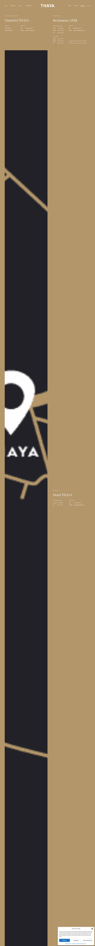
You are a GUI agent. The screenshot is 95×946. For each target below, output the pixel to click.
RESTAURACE (29, 5)
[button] (92, 928)
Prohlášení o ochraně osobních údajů (79, 943)
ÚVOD (6, 5)
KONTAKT (83, 5)
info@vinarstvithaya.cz (30, 30)
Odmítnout (76, 940)
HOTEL (20, 5)
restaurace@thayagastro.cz (79, 30)
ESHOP (69, 5)
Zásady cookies (68, 943)
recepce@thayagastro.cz (79, 505)
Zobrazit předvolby (87, 940)
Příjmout (64, 940)
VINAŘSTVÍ (13, 5)
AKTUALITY (75, 5)
